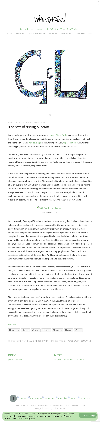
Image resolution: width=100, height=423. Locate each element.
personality (74, 341)
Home (9, 33)
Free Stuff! (66, 33)
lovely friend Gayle (58, 135)
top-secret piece (70, 143)
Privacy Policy (30, 418)
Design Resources (36, 33)
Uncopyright (39, 408)
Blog (91, 33)
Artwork (20, 33)
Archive (63, 408)
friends (63, 341)
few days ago (35, 143)
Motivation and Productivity (33, 341)
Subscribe (80, 33)
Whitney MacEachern (35, 122)
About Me (53, 33)
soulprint (86, 341)
